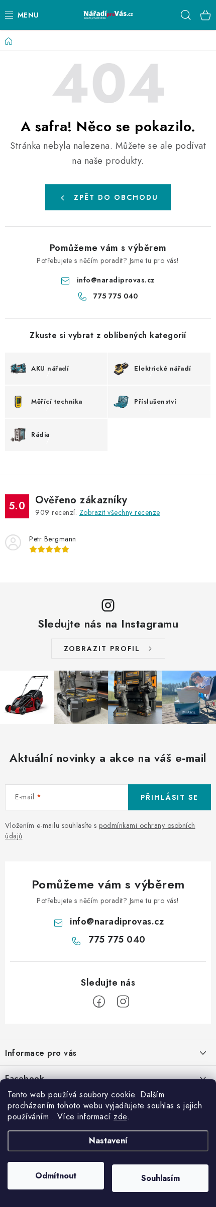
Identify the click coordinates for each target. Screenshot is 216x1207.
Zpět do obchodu (116, 197)
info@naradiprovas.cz (116, 280)
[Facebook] (99, 1002)
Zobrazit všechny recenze (119, 512)
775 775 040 (115, 296)
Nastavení (108, 1140)
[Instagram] (123, 1002)
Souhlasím (160, 1178)
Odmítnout (55, 1175)
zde (120, 1116)
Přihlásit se (169, 797)
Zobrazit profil (102, 649)
